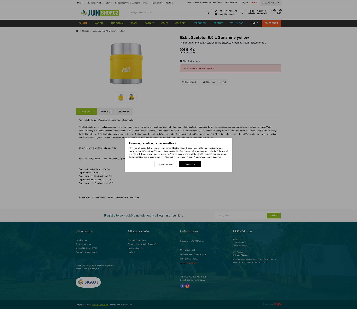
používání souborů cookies (209, 157)
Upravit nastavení (165, 164)
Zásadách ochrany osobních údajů (180, 157)
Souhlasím (190, 164)
